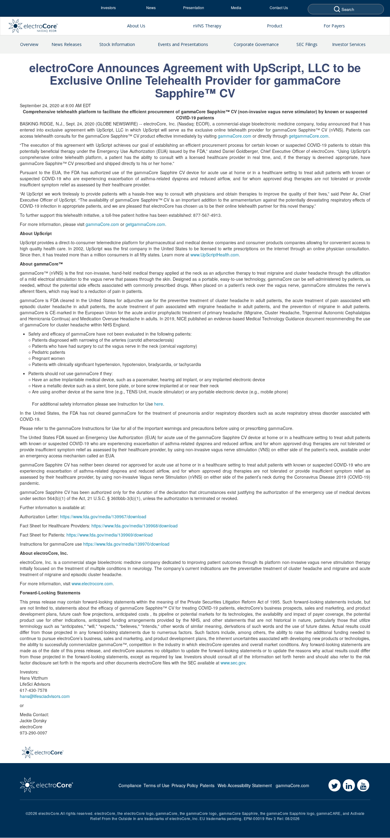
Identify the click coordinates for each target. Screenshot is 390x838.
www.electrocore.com (92, 583)
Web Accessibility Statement (245, 785)
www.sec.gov (233, 663)
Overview (29, 44)
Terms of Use (156, 785)
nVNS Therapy (207, 26)
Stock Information (117, 44)
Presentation (193, 7)
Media (236, 7)
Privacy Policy (185, 785)
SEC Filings (306, 44)
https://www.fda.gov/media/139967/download (103, 516)
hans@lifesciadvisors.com (45, 696)
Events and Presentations (183, 44)
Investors (108, 7)
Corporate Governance (256, 44)
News (151, 7)
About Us (136, 26)
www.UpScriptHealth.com (214, 255)
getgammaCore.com (308, 136)
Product (274, 26)
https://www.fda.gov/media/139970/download (126, 544)
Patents (207, 785)
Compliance (130, 785)
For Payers (334, 26)
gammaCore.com (234, 136)
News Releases (66, 44)
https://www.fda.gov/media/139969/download (109, 535)
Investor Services (349, 44)
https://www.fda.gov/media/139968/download (134, 526)
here (158, 404)
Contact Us (279, 7)
